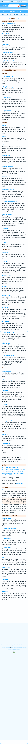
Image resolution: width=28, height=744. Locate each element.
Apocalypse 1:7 (7, 421)
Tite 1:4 (4, 557)
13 (24, 497)
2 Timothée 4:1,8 (7, 380)
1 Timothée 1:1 (6, 538)
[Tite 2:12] (2, 334)
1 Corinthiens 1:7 (7, 76)
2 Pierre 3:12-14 (7, 110)
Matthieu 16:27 (6, 276)
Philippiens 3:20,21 (8, 87)
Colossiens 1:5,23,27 (8, 189)
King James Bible (7, 52)
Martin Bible (6, 34)
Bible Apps (5, 475)
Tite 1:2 (4, 125)
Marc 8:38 (5, 307)
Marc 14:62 (5, 322)
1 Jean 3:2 (5, 405)
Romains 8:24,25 (7, 166)
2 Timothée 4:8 (6, 97)
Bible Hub (12, 475)
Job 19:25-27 (6, 253)
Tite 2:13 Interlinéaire (8, 467)
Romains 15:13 (6, 177)
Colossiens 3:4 (6, 371)
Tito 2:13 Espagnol (15, 469)
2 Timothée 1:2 (6, 547)
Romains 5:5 (6, 155)
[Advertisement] (14, 613)
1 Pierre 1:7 (5, 390)
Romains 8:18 (6, 518)
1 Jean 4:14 (5, 456)
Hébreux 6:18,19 (7, 214)
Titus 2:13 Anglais (18, 473)
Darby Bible (5, 44)
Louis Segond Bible (8, 23)
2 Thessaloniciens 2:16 (9, 201)
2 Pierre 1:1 (5, 579)
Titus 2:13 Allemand (17, 471)
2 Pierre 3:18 (6, 443)
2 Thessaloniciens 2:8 (9, 528)
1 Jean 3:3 (5, 242)
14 (2, 504)
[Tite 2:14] (26, 334)
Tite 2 (3, 490)
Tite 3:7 (4, 136)
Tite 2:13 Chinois (7, 473)
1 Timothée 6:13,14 (8, 332)
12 (3, 491)
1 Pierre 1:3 (5, 228)
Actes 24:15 (5, 145)
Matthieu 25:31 (6, 286)
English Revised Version (10, 61)
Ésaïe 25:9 (5, 261)
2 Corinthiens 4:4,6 (8, 355)
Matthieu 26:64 (6, 295)
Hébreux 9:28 (6, 343)
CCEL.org (19, 483)
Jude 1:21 (5, 591)
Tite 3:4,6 (5, 434)
